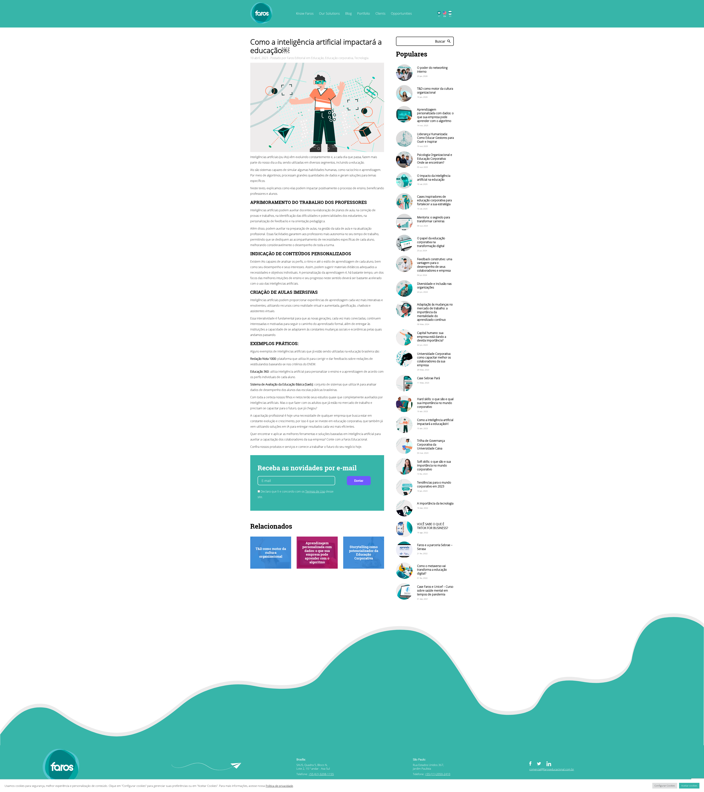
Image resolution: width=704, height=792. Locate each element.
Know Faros (305, 13)
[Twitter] (542, 763)
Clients (380, 13)
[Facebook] (533, 764)
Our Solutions (329, 13)
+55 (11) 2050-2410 (437, 774)
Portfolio (363, 13)
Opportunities (401, 13)
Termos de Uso (315, 491)
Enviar (358, 480)
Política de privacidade (279, 786)
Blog (348, 13)
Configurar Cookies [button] (664, 785)
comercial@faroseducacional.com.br (551, 769)
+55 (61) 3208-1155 (321, 774)
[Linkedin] (552, 764)
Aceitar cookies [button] (689, 785)
